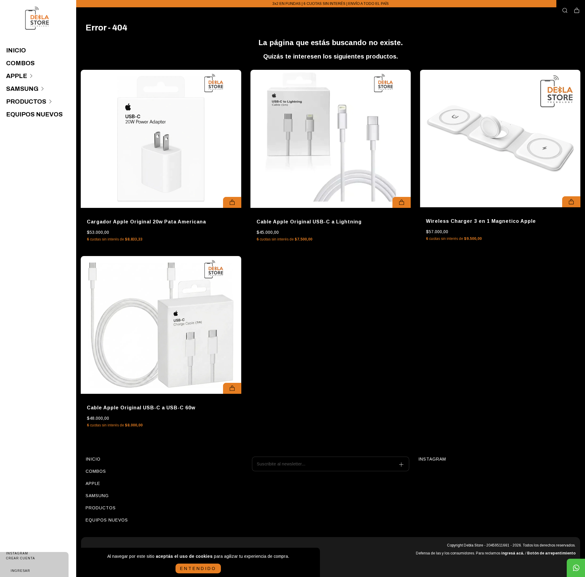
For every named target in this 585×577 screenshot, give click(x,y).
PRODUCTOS (26, 101)
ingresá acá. (512, 553)
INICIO (16, 50)
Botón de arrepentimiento (551, 553)
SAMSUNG (22, 88)
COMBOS (20, 63)
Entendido (198, 568)
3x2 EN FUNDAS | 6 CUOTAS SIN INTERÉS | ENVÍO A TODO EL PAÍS (330, 4)
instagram (432, 459)
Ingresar (20, 570)
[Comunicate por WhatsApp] (576, 568)
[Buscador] (564, 11)
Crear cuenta (20, 558)
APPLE (16, 76)
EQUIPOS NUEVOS (34, 114)
